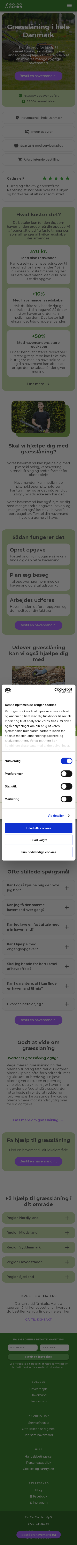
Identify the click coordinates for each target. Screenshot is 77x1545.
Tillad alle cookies (38, 828)
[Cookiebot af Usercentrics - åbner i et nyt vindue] (54, 690)
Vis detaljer (56, 815)
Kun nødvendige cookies (38, 852)
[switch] (66, 773)
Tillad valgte (38, 840)
